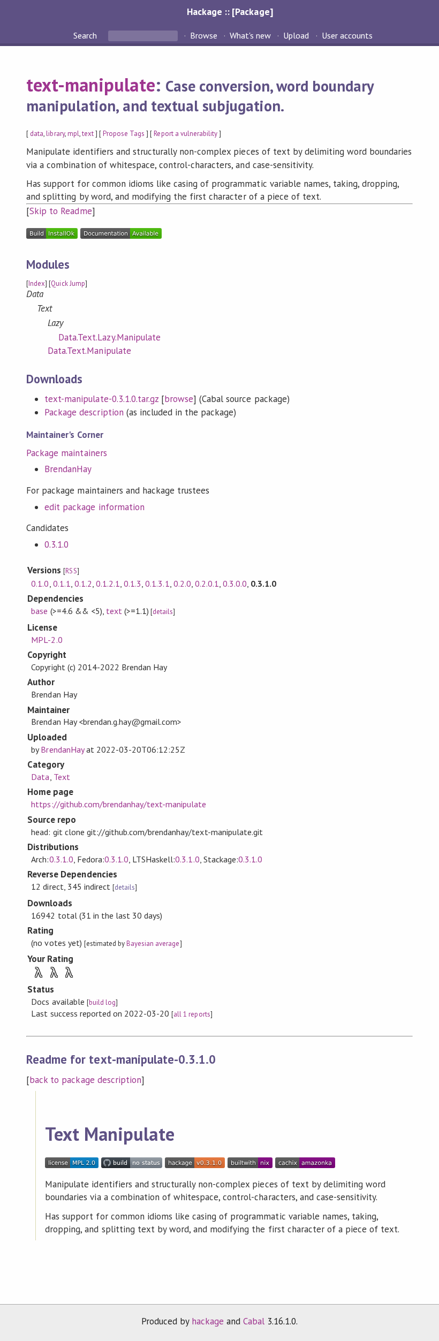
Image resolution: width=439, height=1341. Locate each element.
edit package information (94, 507)
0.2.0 (182, 583)
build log (102, 1002)
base (39, 610)
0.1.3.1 (157, 583)
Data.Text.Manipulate (89, 351)
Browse (203, 35)
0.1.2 (83, 583)
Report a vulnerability (185, 133)
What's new (250, 35)
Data (40, 776)
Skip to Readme (60, 211)
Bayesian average (152, 943)
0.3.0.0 (235, 583)
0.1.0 (40, 583)
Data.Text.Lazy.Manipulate (109, 337)
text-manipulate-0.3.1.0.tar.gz (101, 399)
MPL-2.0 (46, 639)
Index (36, 283)
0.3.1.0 (56, 544)
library (55, 133)
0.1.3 (132, 583)
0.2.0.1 (207, 583)
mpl (73, 133)
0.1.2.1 (108, 583)
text (88, 133)
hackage (208, 1321)
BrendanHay (68, 469)
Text (62, 776)
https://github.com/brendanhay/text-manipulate (118, 804)
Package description (83, 412)
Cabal (253, 1321)
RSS (71, 570)
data (36, 133)
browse (178, 399)
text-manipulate (90, 84)
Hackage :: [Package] (230, 11)
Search (86, 35)
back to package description (85, 1080)
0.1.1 (62, 583)
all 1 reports (191, 1014)
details (163, 611)
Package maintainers (66, 453)
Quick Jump (68, 283)
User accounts (347, 35)
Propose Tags (124, 133)
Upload (296, 35)
